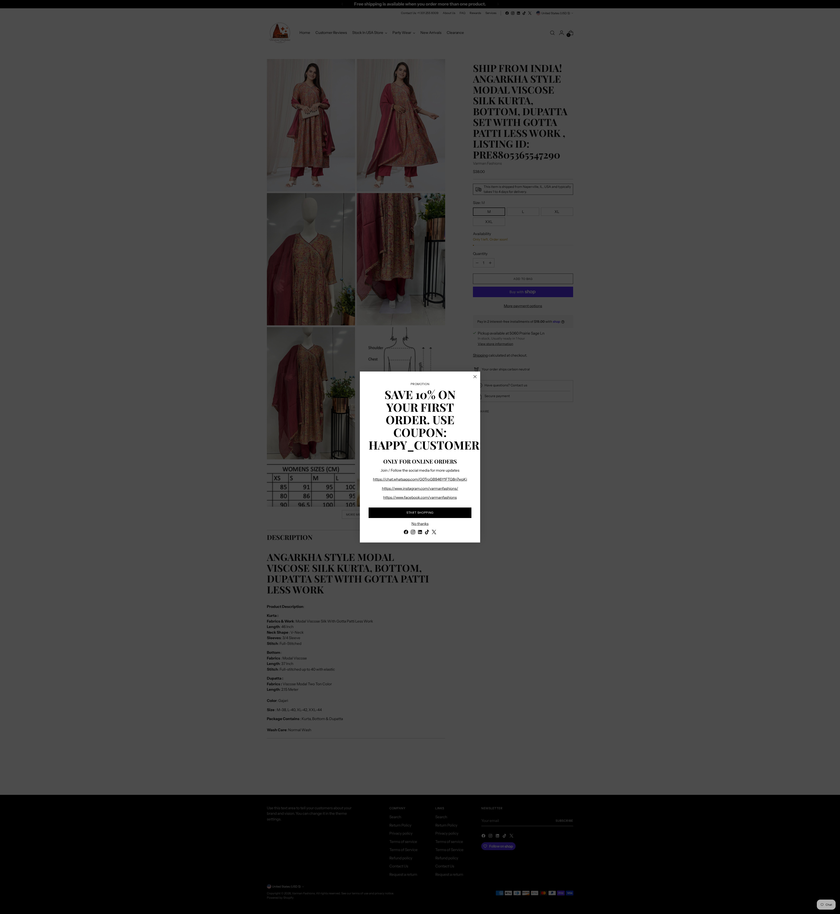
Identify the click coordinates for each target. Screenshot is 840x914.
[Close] (475, 376)
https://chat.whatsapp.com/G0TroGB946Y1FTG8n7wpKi (420, 479)
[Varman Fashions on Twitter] (434, 532)
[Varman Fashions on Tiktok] (427, 532)
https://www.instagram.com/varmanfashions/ (420, 488)
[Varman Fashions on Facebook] (406, 532)
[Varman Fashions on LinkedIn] (420, 532)
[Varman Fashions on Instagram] (413, 532)
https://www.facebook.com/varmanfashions (420, 497)
